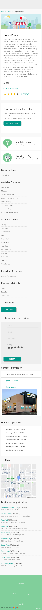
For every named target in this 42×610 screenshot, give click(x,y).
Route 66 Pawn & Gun (9, 508)
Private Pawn (6, 514)
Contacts (21, 584)
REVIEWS (25, 94)
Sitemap (38, 609)
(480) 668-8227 (12, 381)
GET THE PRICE (12, 123)
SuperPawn (5, 532)
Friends (21, 604)
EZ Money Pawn (7, 564)
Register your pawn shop (21, 594)
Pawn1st (4, 520)
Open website (11, 387)
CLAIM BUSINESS (11, 89)
